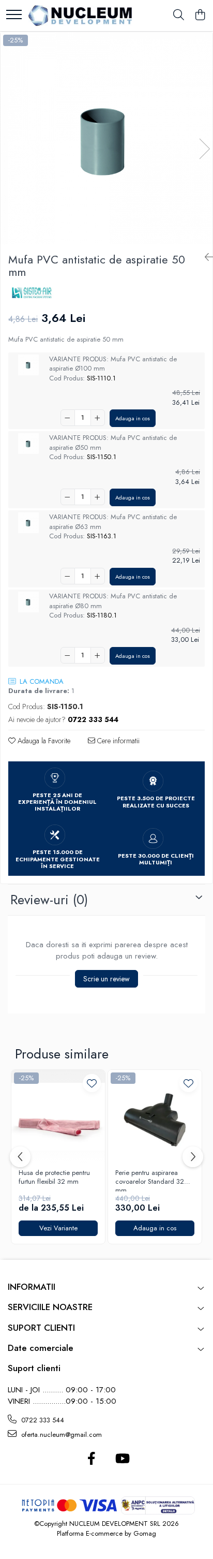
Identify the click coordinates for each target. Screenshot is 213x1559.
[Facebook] (91, 1459)
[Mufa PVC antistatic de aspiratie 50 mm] (106, 138)
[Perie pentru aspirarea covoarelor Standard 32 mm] (155, 1117)
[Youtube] (122, 1459)
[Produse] (14, 15)
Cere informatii (117, 741)
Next (204, 148)
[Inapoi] (204, 257)
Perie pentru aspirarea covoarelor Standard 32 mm (149, 1180)
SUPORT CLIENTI (41, 1327)
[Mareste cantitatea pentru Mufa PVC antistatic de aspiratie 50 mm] (97, 417)
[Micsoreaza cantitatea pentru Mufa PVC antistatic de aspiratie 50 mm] (67, 417)
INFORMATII (31, 1287)
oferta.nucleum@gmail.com (60, 1434)
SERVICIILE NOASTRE (50, 1307)
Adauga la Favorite (43, 741)
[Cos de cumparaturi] (199, 15)
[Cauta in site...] (178, 15)
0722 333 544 (41, 1420)
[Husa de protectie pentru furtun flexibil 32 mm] (58, 1117)
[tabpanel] (106, 138)
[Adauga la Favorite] (92, 1083)
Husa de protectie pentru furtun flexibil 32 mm (54, 1177)
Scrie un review (106, 979)
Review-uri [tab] (49, 899)
